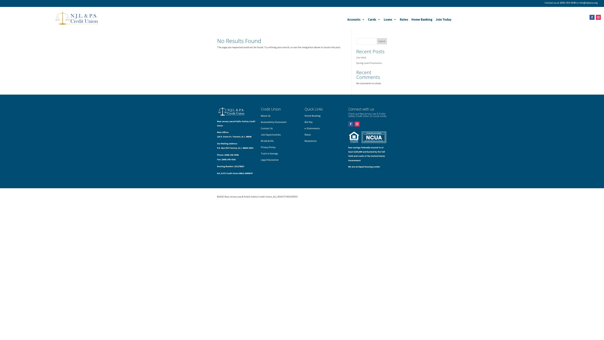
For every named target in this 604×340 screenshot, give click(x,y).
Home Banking (421, 19)
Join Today (443, 19)
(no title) (361, 57)
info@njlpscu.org (588, 2)
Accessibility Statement (274, 122)
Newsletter (311, 140)
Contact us (550, 2)
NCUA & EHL (267, 140)
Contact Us (267, 128)
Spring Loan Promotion (369, 63)
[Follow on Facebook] (592, 17)
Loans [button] (388, 19)
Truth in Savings (269, 153)
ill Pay (309, 122)
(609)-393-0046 (568, 2)
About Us (266, 115)
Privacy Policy (268, 147)
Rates (404, 19)
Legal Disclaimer (270, 159)
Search (382, 41)
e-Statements (312, 128)
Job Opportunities (271, 134)
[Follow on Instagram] (598, 17)
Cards (372, 19)
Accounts (354, 19)
